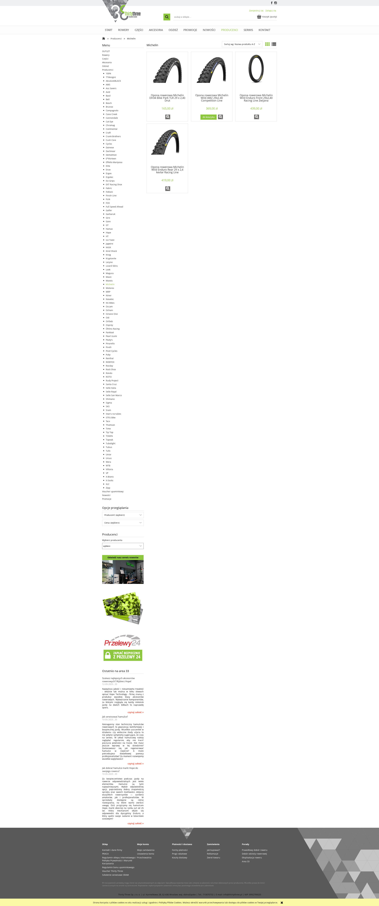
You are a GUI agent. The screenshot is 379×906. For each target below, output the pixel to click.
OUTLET (106, 51)
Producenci (107, 69)
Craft (108, 132)
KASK (108, 247)
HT (107, 236)
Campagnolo (112, 110)
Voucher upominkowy (112, 491)
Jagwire (109, 243)
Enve (108, 169)
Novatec (110, 299)
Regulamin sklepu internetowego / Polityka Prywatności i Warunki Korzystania (119, 860)
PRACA (105, 853)
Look (108, 269)
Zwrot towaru (213, 857)
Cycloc (109, 143)
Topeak (109, 439)
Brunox (109, 106)
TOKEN (109, 436)
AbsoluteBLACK (113, 80)
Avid (108, 92)
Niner (108, 295)
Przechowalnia (144, 857)
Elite (108, 166)
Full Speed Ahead (114, 206)
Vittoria (109, 469)
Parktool (110, 332)
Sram (108, 410)
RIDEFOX (110, 362)
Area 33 (245, 861)
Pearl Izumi (111, 336)
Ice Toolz (110, 240)
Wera (108, 461)
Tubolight (110, 443)
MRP (108, 291)
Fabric (109, 188)
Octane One (112, 314)
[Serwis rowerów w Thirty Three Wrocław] (123, 571)
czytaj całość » (136, 712)
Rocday (109, 365)
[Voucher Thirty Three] (123, 607)
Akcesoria (107, 62)
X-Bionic (110, 476)
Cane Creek (111, 114)
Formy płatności (180, 850)
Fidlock (109, 191)
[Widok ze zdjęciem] (267, 44)
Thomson (110, 424)
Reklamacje (212, 853)
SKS (108, 406)
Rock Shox (111, 369)
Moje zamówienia (145, 850)
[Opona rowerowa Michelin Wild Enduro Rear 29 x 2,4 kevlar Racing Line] (167, 144)
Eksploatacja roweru (252, 857)
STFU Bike (110, 417)
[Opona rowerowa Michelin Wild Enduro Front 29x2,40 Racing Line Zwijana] (256, 72)
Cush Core (111, 140)
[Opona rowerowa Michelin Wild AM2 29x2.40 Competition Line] (211, 72)
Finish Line (111, 195)
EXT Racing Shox (114, 184)
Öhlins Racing (113, 328)
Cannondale (112, 117)
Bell (108, 99)
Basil (108, 95)
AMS (108, 84)
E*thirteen (111, 158)
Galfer (109, 210)
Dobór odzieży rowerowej (254, 853)
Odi (107, 317)
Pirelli (108, 347)
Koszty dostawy (179, 857)
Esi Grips (110, 180)
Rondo (109, 373)
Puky (108, 354)
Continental (111, 129)
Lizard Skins (112, 265)
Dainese (110, 147)
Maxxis (109, 280)
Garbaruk (110, 214)
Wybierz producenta (112, 540)
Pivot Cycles (111, 350)
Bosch (109, 103)
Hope (108, 232)
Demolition (111, 154)
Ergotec (109, 177)
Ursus (109, 458)
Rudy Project (112, 380)
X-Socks (109, 480)
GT (107, 225)
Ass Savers (111, 88)
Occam (109, 306)
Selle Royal (111, 391)
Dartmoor (110, 151)
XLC (107, 484)
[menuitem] (108, 30)
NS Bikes (110, 302)
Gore (108, 221)
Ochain (109, 310)
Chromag (110, 125)
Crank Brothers (113, 136)
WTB (108, 465)
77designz (111, 77)
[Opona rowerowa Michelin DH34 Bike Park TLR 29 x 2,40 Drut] (167, 72)
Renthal (110, 358)
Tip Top (109, 432)
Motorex (110, 288)
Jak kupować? (213, 850)
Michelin (110, 284)
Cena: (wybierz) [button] (111, 522)
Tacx (108, 421)
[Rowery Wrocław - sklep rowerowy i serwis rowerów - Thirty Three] (104, 38)
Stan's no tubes (113, 413)
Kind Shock (111, 251)
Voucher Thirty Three (112, 871)
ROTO (109, 376)
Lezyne (109, 262)
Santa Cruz (111, 384)
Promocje (106, 498)
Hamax (109, 228)
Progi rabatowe (179, 853)
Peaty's (109, 339)
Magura (110, 273)
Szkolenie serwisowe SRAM (115, 874)
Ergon (109, 173)
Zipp (108, 487)
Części (105, 58)
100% (108, 73)
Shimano (110, 399)
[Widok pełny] (274, 44)
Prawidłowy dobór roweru (254, 850)
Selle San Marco (114, 395)
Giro (108, 217)
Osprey (109, 325)
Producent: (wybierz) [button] (114, 515)
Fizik (108, 199)
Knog (108, 254)
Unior (108, 454)
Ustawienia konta (145, 853)
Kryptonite (111, 258)
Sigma (109, 402)
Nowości (106, 495)
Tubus (109, 447)
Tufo (108, 450)
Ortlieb (109, 321)
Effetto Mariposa (114, 162)
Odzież (105, 66)
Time (108, 428)
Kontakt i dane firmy (112, 850)
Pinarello (110, 343)
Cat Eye (109, 121)
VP (107, 473)
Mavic (109, 277)
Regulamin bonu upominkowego (118, 867)
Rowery (105, 55)
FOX (108, 203)
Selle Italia (111, 387)
